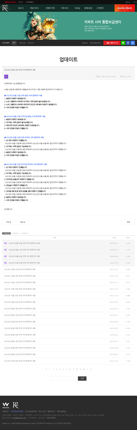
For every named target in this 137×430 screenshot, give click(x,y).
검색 (82, 378)
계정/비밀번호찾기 (95, 43)
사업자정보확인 (51, 418)
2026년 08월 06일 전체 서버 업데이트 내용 (24, 256)
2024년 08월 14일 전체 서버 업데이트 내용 (19, 341)
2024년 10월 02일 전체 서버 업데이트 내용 (19, 295)
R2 (16, 405)
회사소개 (42, 411)
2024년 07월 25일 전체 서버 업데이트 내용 (19, 361)
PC (21, 2)
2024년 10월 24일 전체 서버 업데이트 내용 (19, 276)
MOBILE (30, 2)
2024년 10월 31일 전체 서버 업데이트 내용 (19, 269)
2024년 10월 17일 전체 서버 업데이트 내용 (19, 282)
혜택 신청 (22, 43)
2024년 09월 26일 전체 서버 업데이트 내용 (19, 302)
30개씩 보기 (15, 233)
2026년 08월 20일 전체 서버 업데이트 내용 (24, 243)
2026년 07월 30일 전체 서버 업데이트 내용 (24, 263)
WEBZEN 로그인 (112, 43)
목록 (128, 222)
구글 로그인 (133, 43)
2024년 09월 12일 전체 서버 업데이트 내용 (19, 315)
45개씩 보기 (25, 233)
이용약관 (5, 411)
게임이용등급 (61, 411)
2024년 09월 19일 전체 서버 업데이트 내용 (19, 309)
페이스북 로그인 (128, 43)
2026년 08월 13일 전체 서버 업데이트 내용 (24, 250)
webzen (10, 2)
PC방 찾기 (31, 43)
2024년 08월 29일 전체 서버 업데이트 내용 (19, 328)
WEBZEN (5, 405)
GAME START (125, 8)
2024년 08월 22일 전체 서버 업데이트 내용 (19, 335)
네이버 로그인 (123, 43)
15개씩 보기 (6, 233)
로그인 (135, 2)
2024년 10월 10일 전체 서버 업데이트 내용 (19, 289)
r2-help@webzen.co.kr (19, 418)
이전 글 (8, 222)
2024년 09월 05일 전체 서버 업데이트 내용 (19, 322)
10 (84, 369)
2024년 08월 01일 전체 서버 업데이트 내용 (19, 354)
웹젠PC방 (51, 411)
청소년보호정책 (31, 411)
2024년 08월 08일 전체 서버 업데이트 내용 (19, 348)
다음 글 (22, 222)
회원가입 (128, 2)
